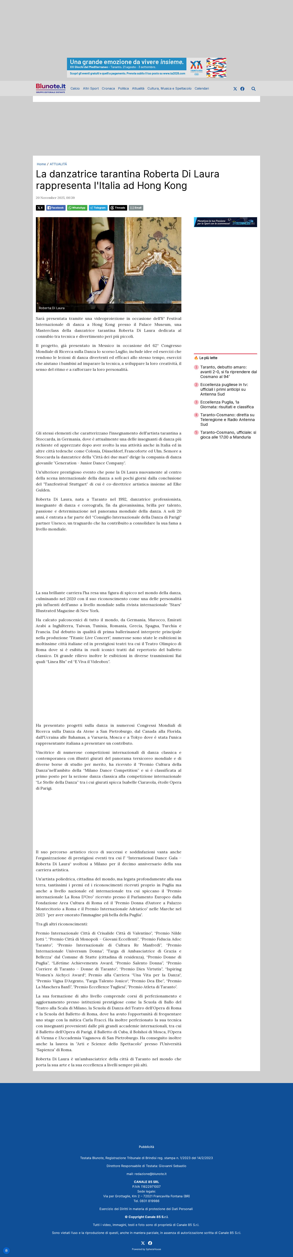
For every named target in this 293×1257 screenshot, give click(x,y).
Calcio (75, 88)
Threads (120, 207)
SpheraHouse (153, 1249)
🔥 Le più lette (205, 358)
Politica (123, 88)
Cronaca (108, 88)
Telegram (100, 207)
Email (138, 207)
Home (41, 164)
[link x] (235, 88)
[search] (253, 88)
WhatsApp (78, 207)
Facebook (57, 207)
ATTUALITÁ (58, 164)
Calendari (202, 88)
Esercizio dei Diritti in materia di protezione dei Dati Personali (146, 1209)
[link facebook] (242, 88)
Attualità (138, 88)
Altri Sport (91, 88)
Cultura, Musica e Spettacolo (169, 88)
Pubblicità (146, 1147)
